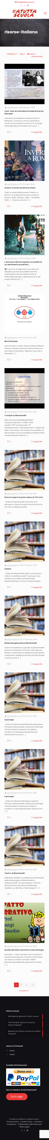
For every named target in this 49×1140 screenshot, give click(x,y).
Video (12, 1054)
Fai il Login (17, 1096)
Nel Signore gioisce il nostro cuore (23, 1016)
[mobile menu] (45, 13)
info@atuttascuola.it (25, 2)
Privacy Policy (13, 1121)
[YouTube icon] (25, 5)
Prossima (23, 990)
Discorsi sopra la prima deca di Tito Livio (23, 497)
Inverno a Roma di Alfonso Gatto (20, 188)
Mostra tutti (37, 56)
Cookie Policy (26, 1121)
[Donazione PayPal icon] (28, 5)
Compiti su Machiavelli (15, 415)
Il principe (9, 719)
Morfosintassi (11, 341)
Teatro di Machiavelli (14, 873)
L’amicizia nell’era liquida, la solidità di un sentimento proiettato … (23, 263)
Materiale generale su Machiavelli (20, 643)
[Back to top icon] (43, 1134)
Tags (21, 54)
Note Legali (24, 1126)
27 (33, 985)
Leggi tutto (37, 132)
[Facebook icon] (21, 5)
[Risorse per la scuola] (24, 13)
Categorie (11, 54)
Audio (12, 1050)
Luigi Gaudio (12, 107)
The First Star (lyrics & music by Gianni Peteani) (21, 1023)
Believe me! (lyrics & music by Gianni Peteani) (24, 1032)
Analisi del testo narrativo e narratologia (24, 950)
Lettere (7, 569)
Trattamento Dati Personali (29, 1124)
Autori (31, 54)
